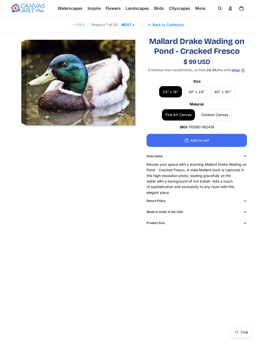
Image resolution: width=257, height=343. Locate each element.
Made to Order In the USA (165, 212)
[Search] (219, 8)
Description (155, 156)
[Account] (230, 8)
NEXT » (128, 25)
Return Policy (156, 201)
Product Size (156, 223)
